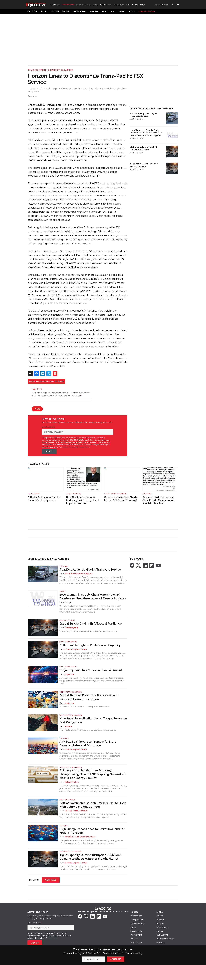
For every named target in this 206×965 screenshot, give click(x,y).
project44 (69, 674)
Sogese (68, 726)
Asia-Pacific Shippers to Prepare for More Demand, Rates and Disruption (87, 743)
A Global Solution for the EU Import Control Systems (44, 499)
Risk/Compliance (73, 494)
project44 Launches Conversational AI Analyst (90, 670)
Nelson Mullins (72, 782)
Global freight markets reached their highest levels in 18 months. (88, 631)
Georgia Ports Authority (76, 811)
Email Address (49, 427)
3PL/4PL (62, 591)
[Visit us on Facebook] (132, 565)
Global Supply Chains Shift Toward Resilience (143, 148)
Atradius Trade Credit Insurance (80, 837)
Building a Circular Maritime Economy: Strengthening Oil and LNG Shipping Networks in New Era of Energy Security (92, 774)
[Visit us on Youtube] (158, 565)
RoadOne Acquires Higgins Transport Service (143, 114)
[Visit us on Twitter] (138, 565)
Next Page (50, 880)
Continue (115, 959)
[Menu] (178, 4)
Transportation (37, 70)
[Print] (30, 373)
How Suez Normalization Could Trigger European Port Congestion (93, 720)
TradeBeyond (71, 628)
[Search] (172, 4)
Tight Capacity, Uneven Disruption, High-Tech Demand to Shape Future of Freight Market (90, 856)
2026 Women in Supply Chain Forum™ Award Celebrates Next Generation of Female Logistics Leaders (146, 133)
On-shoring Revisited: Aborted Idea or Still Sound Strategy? (121, 499)
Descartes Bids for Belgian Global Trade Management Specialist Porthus (158, 500)
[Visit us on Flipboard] (151, 565)
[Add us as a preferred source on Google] (55, 373)
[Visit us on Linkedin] (145, 565)
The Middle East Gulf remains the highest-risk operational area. (87, 730)
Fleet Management (68, 642)
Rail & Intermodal (67, 800)
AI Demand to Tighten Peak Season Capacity (144, 165)
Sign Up (49, 451)
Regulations (34, 494)
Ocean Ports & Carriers (60, 70)
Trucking (146, 494)
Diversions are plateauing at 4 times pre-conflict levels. (84, 707)
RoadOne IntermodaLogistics (79, 574)
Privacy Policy (84, 447)
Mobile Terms (68, 447)
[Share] (36, 373)
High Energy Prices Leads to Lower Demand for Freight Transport (91, 830)
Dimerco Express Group (76, 649)
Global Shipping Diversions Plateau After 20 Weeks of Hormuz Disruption (89, 697)
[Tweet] (48, 373)
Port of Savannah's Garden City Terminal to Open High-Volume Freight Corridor (92, 804)
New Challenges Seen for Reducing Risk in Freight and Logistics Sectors (82, 500)
